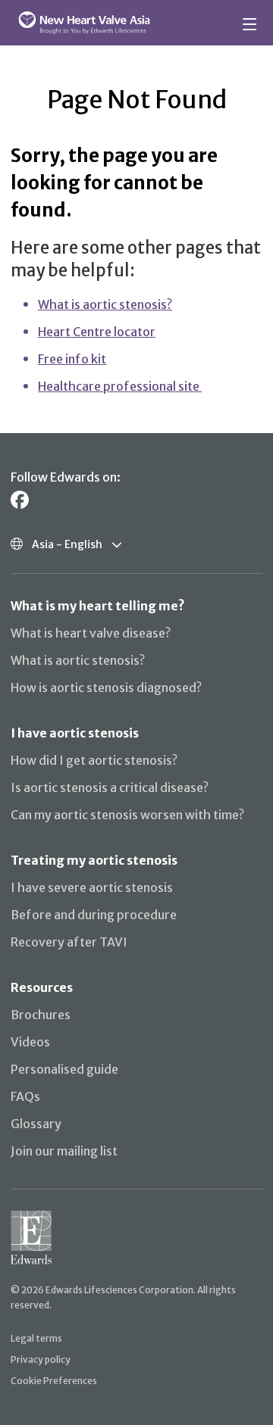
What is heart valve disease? (91, 633)
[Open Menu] (252, 22)
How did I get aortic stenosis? (94, 760)
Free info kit (72, 358)
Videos (30, 1041)
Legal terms (36, 1338)
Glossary (36, 1123)
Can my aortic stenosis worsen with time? (127, 814)
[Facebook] (20, 500)
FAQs (25, 1096)
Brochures (41, 1014)
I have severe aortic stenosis (92, 887)
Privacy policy (41, 1359)
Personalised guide (64, 1069)
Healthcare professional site (120, 386)
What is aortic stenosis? (105, 304)
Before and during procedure (94, 914)
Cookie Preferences (54, 1380)
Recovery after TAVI (69, 941)
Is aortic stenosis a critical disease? (110, 787)
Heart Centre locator (96, 331)
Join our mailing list (64, 1150)
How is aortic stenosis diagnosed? (106, 687)
